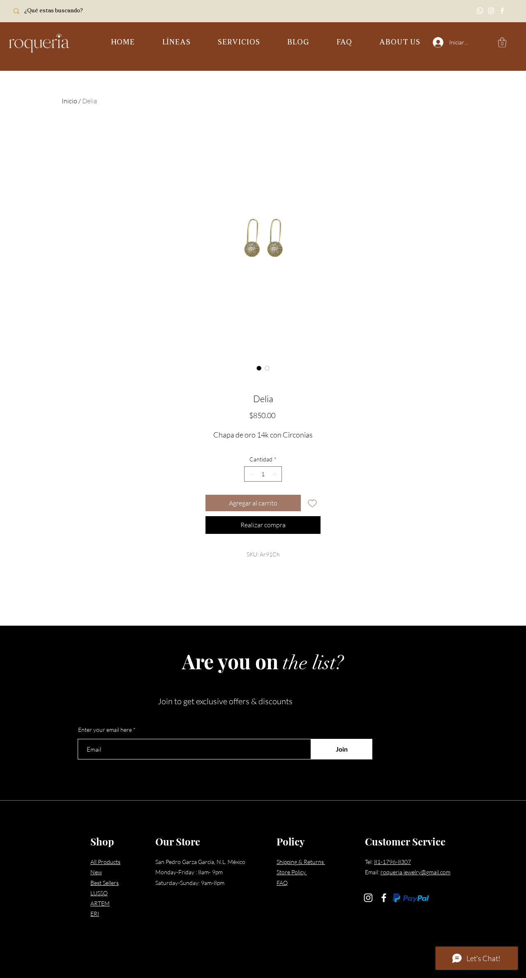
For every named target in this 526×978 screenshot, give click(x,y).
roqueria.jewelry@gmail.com (415, 872)
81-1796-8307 (392, 861)
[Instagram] (491, 11)
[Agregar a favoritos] (312, 503)
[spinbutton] (263, 474)
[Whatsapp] (480, 11)
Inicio (69, 101)
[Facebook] (502, 11)
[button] (176, 42)
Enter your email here (105, 730)
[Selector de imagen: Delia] (259, 368)
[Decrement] (250, 474)
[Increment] (275, 474)
